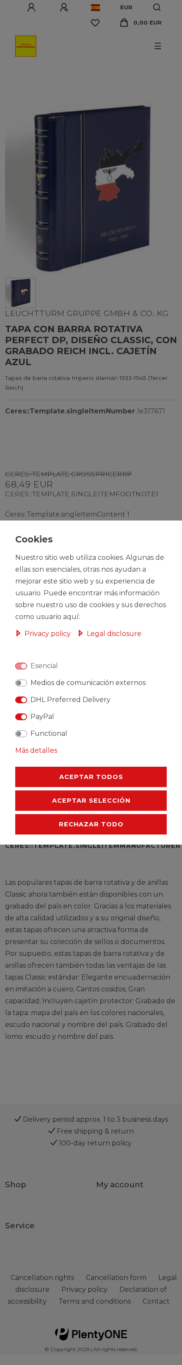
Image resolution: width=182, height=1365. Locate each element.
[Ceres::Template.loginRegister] (65, 7)
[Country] (95, 7)
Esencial (44, 666)
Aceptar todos (91, 777)
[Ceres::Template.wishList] (95, 22)
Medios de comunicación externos (88, 683)
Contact (156, 1301)
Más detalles (36, 750)
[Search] (157, 7)
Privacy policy (48, 634)
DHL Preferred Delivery (70, 700)
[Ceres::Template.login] (32, 7)
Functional (48, 733)
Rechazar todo (91, 824)
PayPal (42, 717)
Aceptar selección (91, 800)
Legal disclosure (114, 634)
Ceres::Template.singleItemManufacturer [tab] (93, 846)
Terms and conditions (94, 1301)
